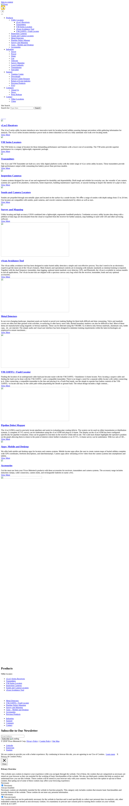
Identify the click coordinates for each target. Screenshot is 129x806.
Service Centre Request (20, 79)
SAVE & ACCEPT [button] (9, 804)
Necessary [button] (5, 783)
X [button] (117, 754)
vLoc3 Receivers (23, 22)
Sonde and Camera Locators (22, 36)
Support (9, 72)
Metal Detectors (17, 38)
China (13, 101)
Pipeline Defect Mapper (20, 40)
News (13, 92)
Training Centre (17, 74)
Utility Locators (17, 20)
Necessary (8, 785)
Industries (10, 49)
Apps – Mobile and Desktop (22, 45)
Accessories (16, 47)
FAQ (13, 85)
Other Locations (17, 99)
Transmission (16, 67)
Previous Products (18, 83)
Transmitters (21, 24)
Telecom (14, 61)
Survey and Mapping (19, 43)
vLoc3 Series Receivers (15, 679)
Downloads (15, 76)
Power (13, 54)
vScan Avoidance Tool (25, 29)
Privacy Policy (32, 741)
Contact (9, 97)
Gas (12, 58)
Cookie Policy (45, 741)
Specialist (15, 70)
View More (5, 135)
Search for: (5, 108)
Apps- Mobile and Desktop (15, 446)
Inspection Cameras (19, 33)
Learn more (110, 754)
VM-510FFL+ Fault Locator (27, 31)
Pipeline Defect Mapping (16, 705)
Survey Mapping (17, 63)
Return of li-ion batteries (20, 81)
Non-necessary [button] (7, 794)
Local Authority (17, 65)
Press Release (16, 94)
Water (13, 56)
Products (9, 18)
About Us (15, 90)
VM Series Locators (24, 27)
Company (10, 88)
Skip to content (7, 2)
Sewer (13, 52)
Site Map (55, 741)
